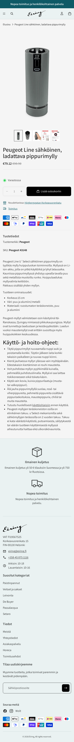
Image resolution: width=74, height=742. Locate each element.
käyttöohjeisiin (41, 405)
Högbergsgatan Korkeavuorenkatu (43, 202)
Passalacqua (10, 608)
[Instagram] (11, 711)
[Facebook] (5, 711)
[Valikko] (4, 14)
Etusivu (7, 24)
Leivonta (8, 595)
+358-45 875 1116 (18, 557)
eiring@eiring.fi (17, 551)
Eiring (31, 736)
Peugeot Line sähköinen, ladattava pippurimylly (40, 24)
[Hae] (12, 14)
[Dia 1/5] (18, 135)
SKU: (6, 250)
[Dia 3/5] (37, 135)
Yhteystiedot (10, 638)
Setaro (7, 614)
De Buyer (8, 602)
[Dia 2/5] (28, 135)
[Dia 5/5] (56, 135)
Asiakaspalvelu (12, 644)
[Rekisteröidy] (66, 688)
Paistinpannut (11, 583)
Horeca (7, 650)
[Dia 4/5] (46, 135)
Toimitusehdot (12, 656)
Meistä (7, 631)
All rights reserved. (43, 736)
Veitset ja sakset (12, 589)
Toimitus (12, 208)
